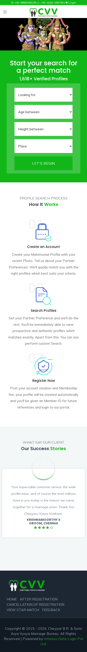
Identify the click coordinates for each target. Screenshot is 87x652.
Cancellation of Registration (35, 604)
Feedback (51, 610)
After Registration (39, 599)
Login (72, 2)
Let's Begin (43, 163)
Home (12, 599)
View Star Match (23, 610)
